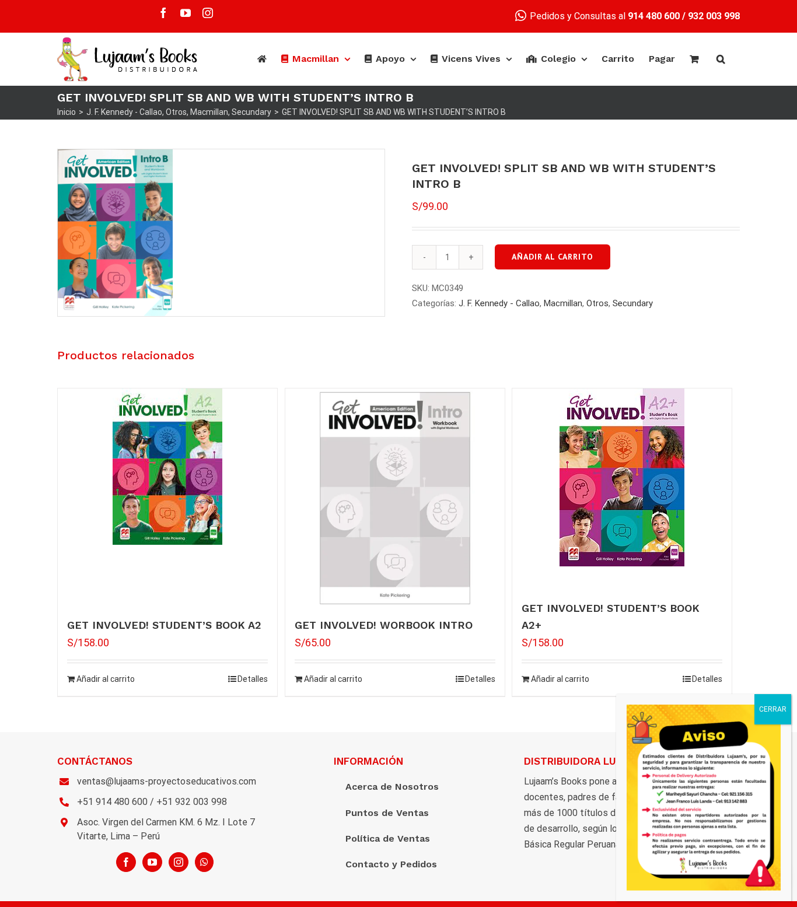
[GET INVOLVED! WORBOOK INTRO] (395, 498)
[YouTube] (152, 862)
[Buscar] (720, 58)
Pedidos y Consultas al (603, 16)
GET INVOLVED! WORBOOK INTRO (384, 625)
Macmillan (563, 303)
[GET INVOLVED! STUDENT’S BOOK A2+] (622, 477)
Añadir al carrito (552, 256)
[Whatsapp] (204, 862)
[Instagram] (178, 862)
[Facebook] (126, 862)
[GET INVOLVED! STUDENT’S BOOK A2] (167, 466)
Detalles (252, 679)
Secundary (633, 303)
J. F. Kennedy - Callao (499, 303)
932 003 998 (714, 16)
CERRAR (772, 709)
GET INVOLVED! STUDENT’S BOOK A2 (164, 625)
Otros (597, 303)
